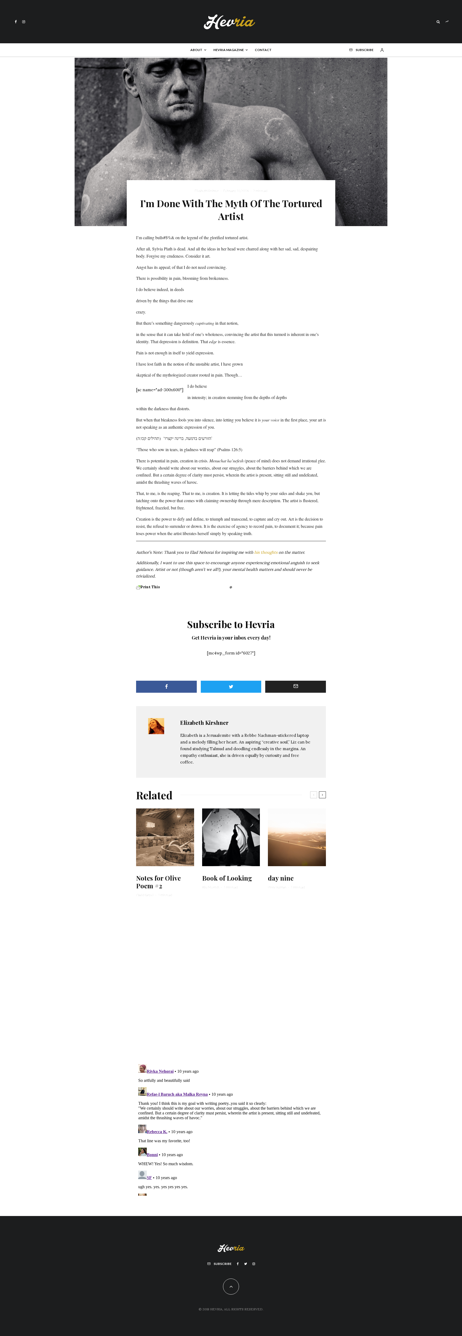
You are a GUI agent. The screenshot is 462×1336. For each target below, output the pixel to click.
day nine (281, 878)
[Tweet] (231, 687)
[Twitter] (245, 1263)
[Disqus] (231, 984)
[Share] (166, 687)
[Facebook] (16, 22)
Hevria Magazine (228, 50)
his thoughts (266, 552)
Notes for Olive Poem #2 (158, 882)
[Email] (295, 687)
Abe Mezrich (210, 887)
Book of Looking (227, 878)
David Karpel (144, 895)
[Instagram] (24, 22)
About (196, 50)
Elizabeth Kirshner (207, 191)
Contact (263, 50)
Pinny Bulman (277, 887)
